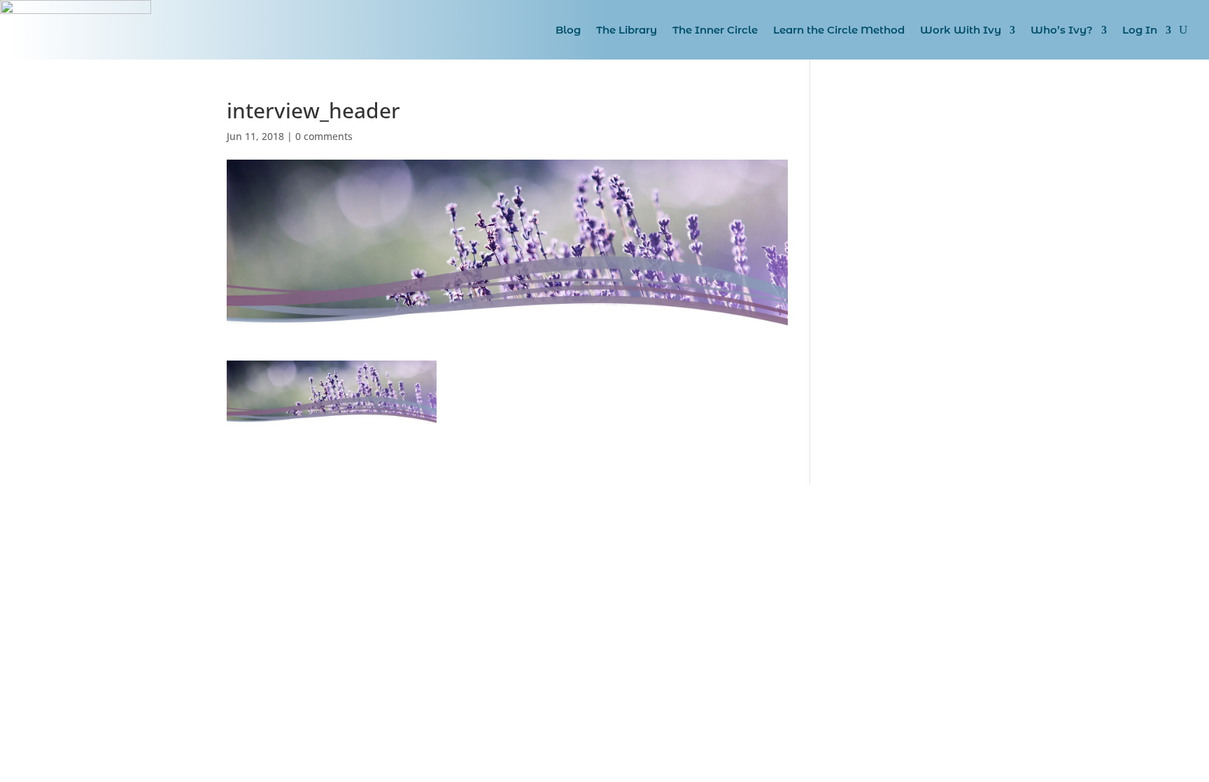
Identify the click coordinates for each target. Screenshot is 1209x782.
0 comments (324, 136)
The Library (626, 29)
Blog (568, 29)
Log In (1139, 29)
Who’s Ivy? (1062, 29)
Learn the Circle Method (839, 29)
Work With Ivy (960, 29)
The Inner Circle (715, 29)
